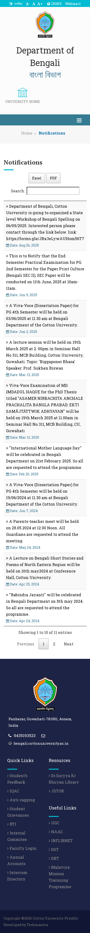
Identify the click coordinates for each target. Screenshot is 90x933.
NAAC (56, 831)
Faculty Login (22, 848)
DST (54, 849)
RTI (12, 824)
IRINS (56, 3)
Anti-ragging (22, 799)
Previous (25, 643)
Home (26, 133)
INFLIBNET (61, 840)
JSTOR (57, 790)
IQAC (14, 790)
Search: (18, 190)
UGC (54, 822)
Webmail (73, 3)
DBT (54, 858)
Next (68, 643)
